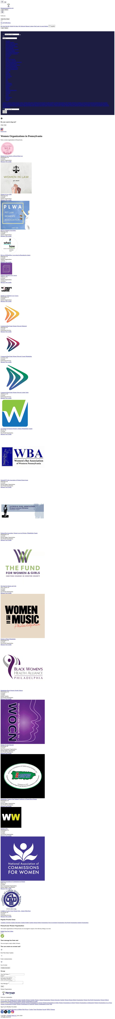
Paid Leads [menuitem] (36, 26)
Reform (7, 87)
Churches (8, 70)
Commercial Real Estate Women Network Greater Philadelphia (16, 356)
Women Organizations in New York (43, 1004)
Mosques (8, 77)
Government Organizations (12, 52)
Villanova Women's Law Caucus (9, 275)
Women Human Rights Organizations (74, 1000)
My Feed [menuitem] (3, 26)
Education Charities (10, 45)
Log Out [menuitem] (53, 26)
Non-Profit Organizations (12, 67)
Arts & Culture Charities (12, 43)
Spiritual (8, 98)
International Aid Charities (12, 49)
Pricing (10, 1009)
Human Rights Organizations (13, 65)
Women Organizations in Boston (17, 1002)
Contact (6, 1009)
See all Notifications (6, 22)
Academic (8, 91)
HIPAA (49, 1009)
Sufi (7, 80)
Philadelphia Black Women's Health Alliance (12, 690)
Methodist (8, 74)
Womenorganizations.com (7, 8)
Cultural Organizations (11, 63)
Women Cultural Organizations (42, 1000)
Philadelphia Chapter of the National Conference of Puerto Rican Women (19, 799)
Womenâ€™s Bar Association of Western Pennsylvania (14, 480)
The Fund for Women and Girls (8, 586)
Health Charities (10, 48)
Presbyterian (9, 76)
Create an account (5, 967)
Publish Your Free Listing (7, 931)
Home (2, 128)
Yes (2, 125)
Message (3, 161)
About (2, 1009)
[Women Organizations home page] (8, 6)
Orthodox (8, 86)
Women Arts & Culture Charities (18, 1000)
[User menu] (1, 24)
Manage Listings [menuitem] (29, 26)
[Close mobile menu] (5, 2)
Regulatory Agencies (11, 60)
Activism (8, 93)
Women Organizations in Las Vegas (103, 1002)
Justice (7, 58)
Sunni (7, 81)
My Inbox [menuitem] (15, 26)
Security (44, 1009)
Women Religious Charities (14, 1001)
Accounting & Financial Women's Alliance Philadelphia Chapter (16, 428)
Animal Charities (10, 42)
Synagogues (9, 83)
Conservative (9, 84)
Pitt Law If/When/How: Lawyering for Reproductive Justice (15, 255)
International (9, 97)
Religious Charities (10, 50)
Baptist (7, 72)
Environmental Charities (12, 46)
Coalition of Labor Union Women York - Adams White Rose (16, 911)
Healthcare (8, 55)
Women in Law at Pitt (6, 194)
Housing (8, 56)
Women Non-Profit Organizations (92, 1000)
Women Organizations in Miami (8, 1004)
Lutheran (8, 73)
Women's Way (4, 828)
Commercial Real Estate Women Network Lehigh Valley (15, 392)
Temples (8, 89)
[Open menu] (2, 2)
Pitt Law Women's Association (8, 230)
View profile (8, 161)
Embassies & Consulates (12, 53)
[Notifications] (2, 11)
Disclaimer (39, 1009)
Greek (7, 94)
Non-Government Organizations (14, 62)
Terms (34, 1009)
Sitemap (53, 1009)
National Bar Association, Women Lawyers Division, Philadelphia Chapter (19, 533)
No (5, 125)
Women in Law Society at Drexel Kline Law (12, 156)
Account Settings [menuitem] (44, 26)
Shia (7, 79)
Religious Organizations (12, 69)
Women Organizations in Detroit (67, 1002)
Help (23, 1009)
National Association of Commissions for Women (13, 881)
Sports (7, 100)
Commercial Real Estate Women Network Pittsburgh (14, 326)
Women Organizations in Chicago (34, 1002)
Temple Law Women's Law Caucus (9, 295)
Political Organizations (11, 66)
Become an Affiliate (17, 1009)
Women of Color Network (7, 745)
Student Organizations (11, 90)
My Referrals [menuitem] (22, 26)
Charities (8, 41)
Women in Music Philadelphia (8, 639)
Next (2, 986)
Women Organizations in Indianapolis (84, 1002)
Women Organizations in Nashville (25, 1004)
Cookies (31, 1009)
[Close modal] (2, 933)
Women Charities (30, 1000)
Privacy (27, 1009)
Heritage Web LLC (12, 1015)
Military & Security (10, 59)
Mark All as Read (5, 19)
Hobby (7, 96)
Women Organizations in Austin (29, 1001)
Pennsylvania (3, 131)
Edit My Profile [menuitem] (9, 26)
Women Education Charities (57, 1000)
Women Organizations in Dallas (51, 1002)
